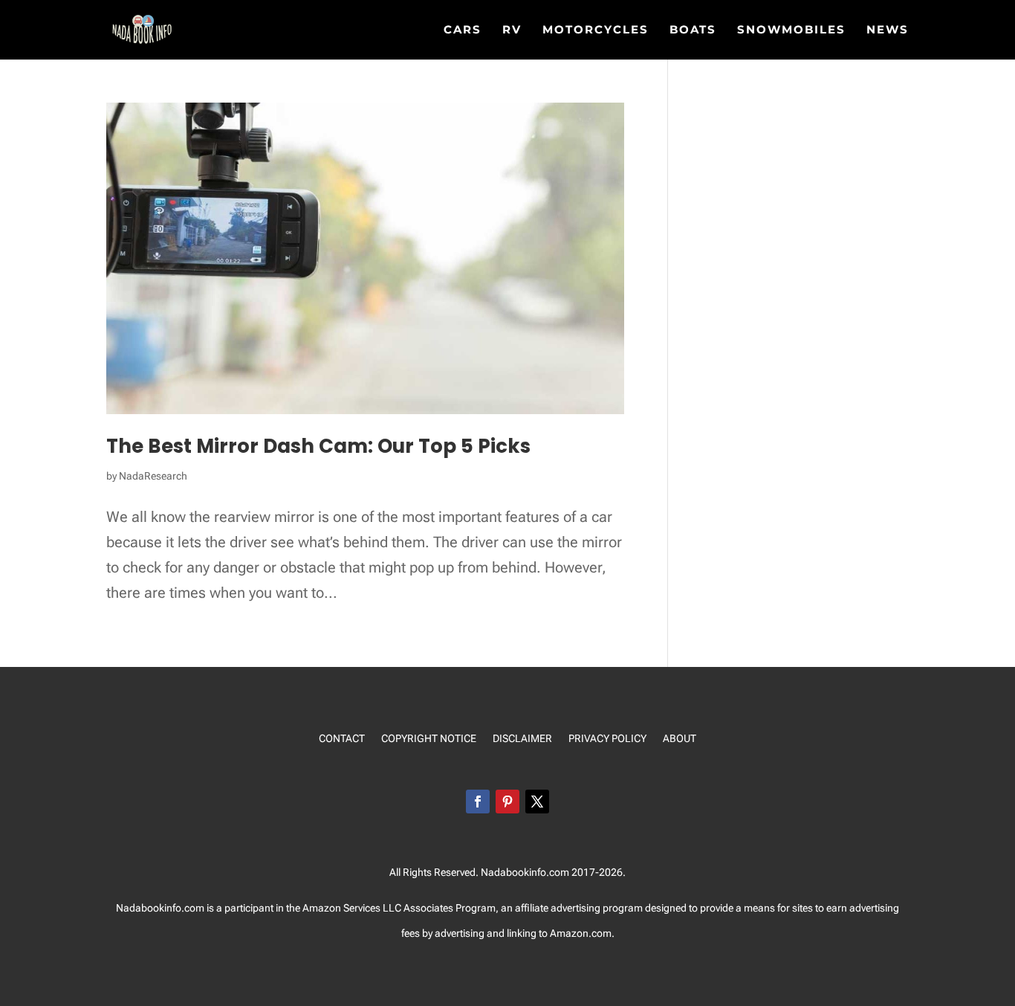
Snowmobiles (791, 30)
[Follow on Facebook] (478, 801)
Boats (692, 30)
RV (512, 30)
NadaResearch (153, 476)
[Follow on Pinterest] (507, 801)
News (887, 30)
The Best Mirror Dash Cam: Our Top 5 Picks (318, 446)
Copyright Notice (428, 738)
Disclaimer (522, 738)
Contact (342, 738)
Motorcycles (595, 30)
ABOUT (679, 738)
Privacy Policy (607, 738)
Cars (462, 30)
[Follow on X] (537, 801)
